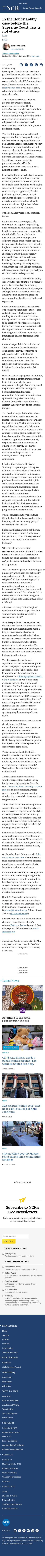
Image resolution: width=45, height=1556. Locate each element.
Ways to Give (7, 1409)
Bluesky (15, 1530)
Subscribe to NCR (9, 1428)
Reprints (6, 1481)
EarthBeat (6, 1363)
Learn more (35, 56)
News (4, 36)
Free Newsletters (9, 1441)
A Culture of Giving (10, 1405)
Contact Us (7, 1460)
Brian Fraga (7, 1117)
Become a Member (10, 1401)
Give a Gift (6, 1436)
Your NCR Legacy (9, 1413)
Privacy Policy (8, 1500)
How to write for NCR (11, 1464)
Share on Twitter (31, 64)
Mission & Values (9, 1496)
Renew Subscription (11, 1432)
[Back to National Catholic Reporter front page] (13, 8)
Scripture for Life (10, 1352)
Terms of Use (22, 1538)
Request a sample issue (12, 1449)
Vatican (5, 1335)
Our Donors (7, 1418)
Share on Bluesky (21, 64)
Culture (5, 1340)
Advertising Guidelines (9, 1538)
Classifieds (7, 1377)
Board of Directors (10, 1509)
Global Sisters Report (11, 1367)
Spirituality (7, 1348)
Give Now (6, 1396)
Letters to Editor (9, 1472)
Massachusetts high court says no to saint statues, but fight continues (21, 1108)
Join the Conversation (10, 54)
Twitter (19, 1530)
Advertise (6, 1386)
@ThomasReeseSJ (19, 913)
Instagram (32, 1530)
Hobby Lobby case (11, 88)
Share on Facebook (26, 64)
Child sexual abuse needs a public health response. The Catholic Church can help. (19, 1060)
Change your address (11, 1477)
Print (41, 64)
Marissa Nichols (8, 1165)
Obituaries (7, 1382)
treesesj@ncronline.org (15, 910)
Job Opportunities (10, 1468)
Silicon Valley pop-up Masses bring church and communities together (21, 1156)
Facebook (24, 1530)
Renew (31, 8)
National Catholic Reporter (6, 1522)
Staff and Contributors (12, 1504)
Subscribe (38, 8)
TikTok (37, 1530)
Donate (25, 8)
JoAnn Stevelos (8, 1069)
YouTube (28, 1530)
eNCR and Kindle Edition (13, 1445)
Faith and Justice (18, 925)
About (5, 1491)
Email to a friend (36, 64)
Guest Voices (11, 1048)
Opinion (5, 1053)
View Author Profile (17, 49)
